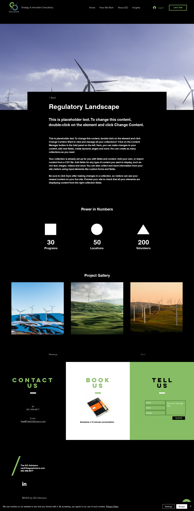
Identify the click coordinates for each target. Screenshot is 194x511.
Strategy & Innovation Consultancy (37, 7)
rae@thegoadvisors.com (33, 468)
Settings (168, 506)
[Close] (190, 506)
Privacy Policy (112, 506)
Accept (182, 506)
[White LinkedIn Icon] (24, 484)
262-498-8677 (32, 409)
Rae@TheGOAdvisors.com (33, 421)
